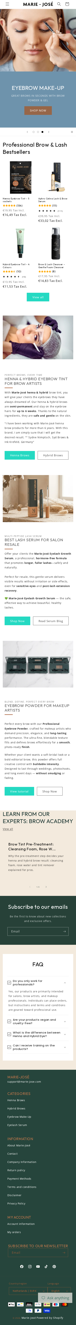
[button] (7, 4)
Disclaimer (14, 1195)
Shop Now (17, 621)
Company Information (21, 1162)
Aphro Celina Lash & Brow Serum (52, 200)
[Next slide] (49, 132)
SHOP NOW (38, 110)
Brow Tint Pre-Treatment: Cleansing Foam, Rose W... (32, 846)
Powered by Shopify (50, 1317)
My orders (14, 1232)
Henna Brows (19, 455)
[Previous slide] (27, 132)
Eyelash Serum (17, 1125)
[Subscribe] (64, 931)
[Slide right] (46, 887)
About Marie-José (18, 1145)
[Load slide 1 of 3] (33, 132)
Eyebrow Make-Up (19, 1116)
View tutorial (19, 791)
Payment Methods (19, 1178)
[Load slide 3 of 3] (42, 132)
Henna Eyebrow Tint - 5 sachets (16, 200)
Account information (21, 1224)
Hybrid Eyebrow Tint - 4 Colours (16, 266)
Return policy (16, 1170)
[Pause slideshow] (72, 132)
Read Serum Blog (51, 621)
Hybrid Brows (53, 455)
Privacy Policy (16, 1203)
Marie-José (29, 1317)
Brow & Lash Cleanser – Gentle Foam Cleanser (51, 266)
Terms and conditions (22, 1187)
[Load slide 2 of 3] (38, 132)
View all (38, 297)
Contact (12, 1153)
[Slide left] (30, 887)
